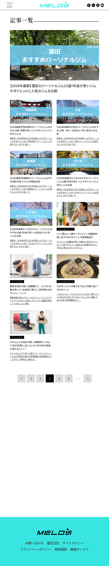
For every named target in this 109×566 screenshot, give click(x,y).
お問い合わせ (34, 543)
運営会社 (53, 543)
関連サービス (79, 549)
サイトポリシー (73, 543)
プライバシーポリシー (35, 549)
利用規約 (60, 549)
